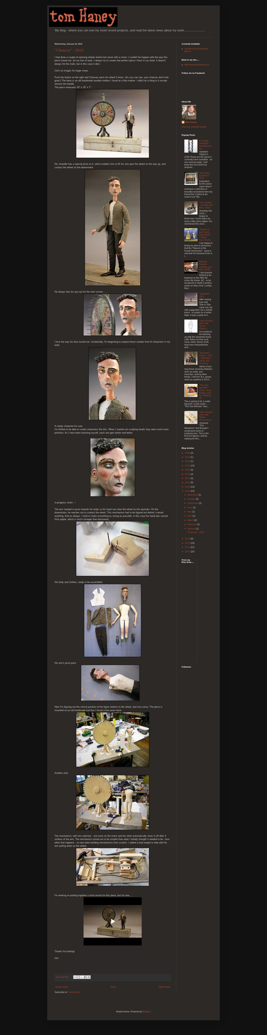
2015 (188, 487)
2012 (188, 543)
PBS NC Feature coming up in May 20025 (205, 265)
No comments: (62, 977)
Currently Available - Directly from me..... (205, 145)
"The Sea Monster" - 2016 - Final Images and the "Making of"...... (205, 391)
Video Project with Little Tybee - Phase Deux (206, 416)
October (191, 499)
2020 (188, 470)
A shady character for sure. (69, 426)
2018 (188, 474)
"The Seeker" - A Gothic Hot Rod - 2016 (206, 205)
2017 (188, 478)
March (190, 520)
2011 (188, 547)
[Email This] (75, 977)
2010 (188, 551)
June (190, 507)
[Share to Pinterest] (89, 977)
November (192, 495)
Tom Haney (191, 122)
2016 (188, 482)
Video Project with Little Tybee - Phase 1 (206, 325)
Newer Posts (61, 987)
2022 (188, 465)
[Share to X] (82, 977)
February (192, 524)
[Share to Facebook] (85, 977)
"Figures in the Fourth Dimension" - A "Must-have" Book (205, 234)
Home (113, 987)
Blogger (147, 1011)
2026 (188, 453)
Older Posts (164, 987)
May (189, 511)
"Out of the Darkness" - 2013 (205, 176)
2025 (188, 457)
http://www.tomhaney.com (196, 64)
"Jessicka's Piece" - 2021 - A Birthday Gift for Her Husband (206, 358)
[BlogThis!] (78, 977)
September (193, 503)
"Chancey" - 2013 (68, 50)
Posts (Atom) (74, 992)
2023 (188, 461)
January (191, 528)
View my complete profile (194, 127)
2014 (188, 491)
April (190, 516)
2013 (188, 538)
